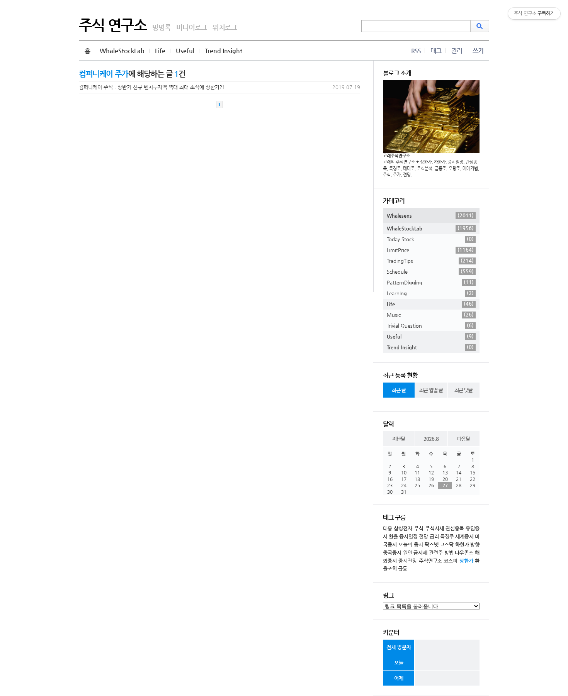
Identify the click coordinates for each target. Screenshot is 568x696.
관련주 (436, 552)
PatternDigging (430, 282)
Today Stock (430, 239)
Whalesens (430, 215)
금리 (434, 536)
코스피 (450, 561)
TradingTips (430, 260)
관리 (456, 50)
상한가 (466, 561)
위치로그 (225, 27)
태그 (435, 50)
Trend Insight (223, 50)
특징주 (447, 536)
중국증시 (392, 552)
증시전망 (407, 561)
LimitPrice (430, 250)
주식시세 (434, 528)
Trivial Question (430, 325)
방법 (449, 552)
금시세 (420, 552)
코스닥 (447, 544)
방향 (475, 544)
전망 (423, 536)
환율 (393, 536)
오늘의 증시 (410, 544)
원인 (407, 552)
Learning (430, 293)
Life (160, 50)
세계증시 (464, 536)
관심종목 (455, 528)
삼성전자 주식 (408, 528)
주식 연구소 (112, 25)
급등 (402, 568)
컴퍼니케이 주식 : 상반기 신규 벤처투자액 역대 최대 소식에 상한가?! (151, 87)
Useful (185, 50)
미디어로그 (191, 27)
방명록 (161, 27)
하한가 (462, 544)
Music (430, 315)
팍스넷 (432, 544)
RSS (416, 50)
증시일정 (408, 536)
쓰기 (478, 50)
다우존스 (464, 552)
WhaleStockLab (122, 50)
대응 (387, 528)
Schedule (430, 271)
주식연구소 (430, 561)
